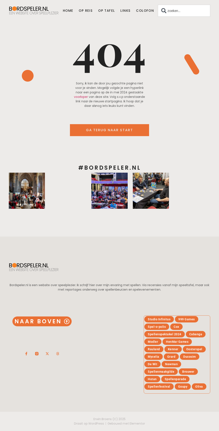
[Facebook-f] (26, 353)
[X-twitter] (47, 353)
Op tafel (106, 11)
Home (68, 11)
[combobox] (184, 11)
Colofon (145, 11)
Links (125, 11)
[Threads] (57, 353)
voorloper (81, 97)
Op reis (86, 11)
